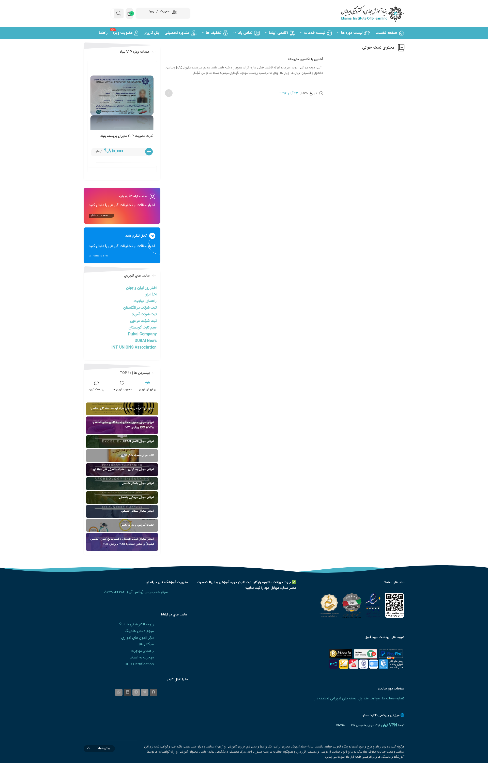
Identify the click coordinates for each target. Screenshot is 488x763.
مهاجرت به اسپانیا (142, 658)
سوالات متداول (369, 699)
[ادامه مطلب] (169, 93)
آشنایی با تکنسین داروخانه (305, 59)
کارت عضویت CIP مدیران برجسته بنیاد (126, 136)
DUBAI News (146, 341)
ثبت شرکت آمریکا (144, 314)
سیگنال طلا (146, 644)
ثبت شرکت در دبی (143, 321)
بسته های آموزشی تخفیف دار (335, 699)
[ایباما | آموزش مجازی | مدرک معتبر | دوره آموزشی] (366, 13)
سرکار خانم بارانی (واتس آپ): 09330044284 (135, 592)
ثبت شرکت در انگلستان (140, 308)
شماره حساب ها (393, 699)
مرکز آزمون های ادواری (137, 638)
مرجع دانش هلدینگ (139, 631)
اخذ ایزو (151, 295)
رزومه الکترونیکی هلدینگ (135, 625)
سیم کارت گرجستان (143, 328)
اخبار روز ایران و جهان (141, 288)
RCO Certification (139, 664)
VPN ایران (389, 725)
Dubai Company (142, 334)
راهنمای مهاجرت (145, 301)
